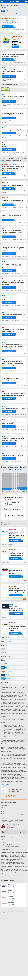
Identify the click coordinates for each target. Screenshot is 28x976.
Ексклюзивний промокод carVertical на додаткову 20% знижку (17, 590)
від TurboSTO (5, 637)
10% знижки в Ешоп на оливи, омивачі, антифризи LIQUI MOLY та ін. (13, 265)
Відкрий (15, 47)
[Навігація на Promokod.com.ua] (2, 1)
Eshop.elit (4, 877)
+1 (27, 29)
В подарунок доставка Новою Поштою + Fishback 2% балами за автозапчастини (12, 232)
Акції (17, 10)
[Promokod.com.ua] (14, 1)
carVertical (15, 52)
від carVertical (5, 599)
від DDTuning (5, 580)
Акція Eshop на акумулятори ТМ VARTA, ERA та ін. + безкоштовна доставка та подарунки (12, 363)
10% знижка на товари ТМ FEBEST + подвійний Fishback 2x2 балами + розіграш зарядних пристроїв (13, 346)
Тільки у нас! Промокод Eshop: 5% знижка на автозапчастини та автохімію (13, 168)
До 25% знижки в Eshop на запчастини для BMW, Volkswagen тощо (12, 71)
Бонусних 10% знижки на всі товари (13, 314)
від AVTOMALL (5, 562)
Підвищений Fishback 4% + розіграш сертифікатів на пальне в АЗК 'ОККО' (13, 249)
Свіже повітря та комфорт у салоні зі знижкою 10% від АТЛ (16, 608)
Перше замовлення (7, 13)
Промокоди (10, 10)
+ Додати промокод (20, 13)
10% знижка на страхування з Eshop (13, 408)
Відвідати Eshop (5, 784)
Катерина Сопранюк (12, 825)
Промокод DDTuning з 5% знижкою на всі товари (16, 572)
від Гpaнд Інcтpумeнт (7, 544)
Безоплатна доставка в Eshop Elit (12, 455)
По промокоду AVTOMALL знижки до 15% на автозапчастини (16, 553)
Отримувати (5, 89)
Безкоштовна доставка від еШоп (12, 130)
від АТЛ (4, 617)
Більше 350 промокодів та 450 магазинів (18, 40)
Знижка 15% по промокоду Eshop (12, 185)
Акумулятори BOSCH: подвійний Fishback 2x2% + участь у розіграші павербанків (13, 282)
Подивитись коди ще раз (14, 832)
